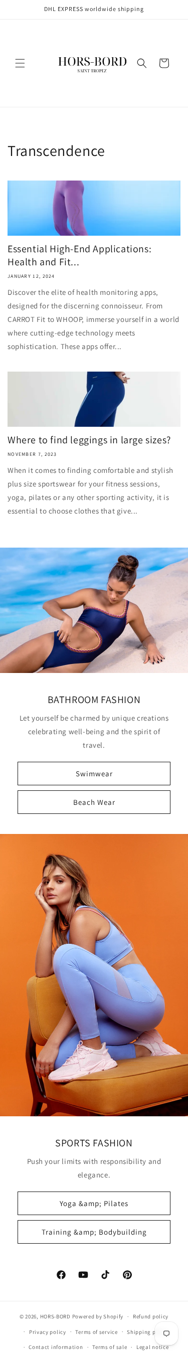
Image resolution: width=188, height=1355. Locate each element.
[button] (20, 63)
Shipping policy (147, 1331)
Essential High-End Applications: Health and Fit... (79, 255)
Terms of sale (109, 1346)
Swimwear (94, 773)
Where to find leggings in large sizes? (89, 439)
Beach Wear (94, 802)
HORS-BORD (55, 1316)
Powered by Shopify (98, 1316)
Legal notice (152, 1346)
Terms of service (96, 1331)
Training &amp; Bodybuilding (94, 1231)
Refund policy (150, 1316)
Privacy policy (47, 1331)
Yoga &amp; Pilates (94, 1203)
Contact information (56, 1346)
